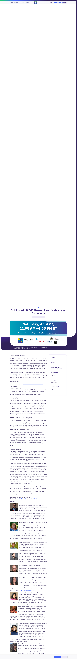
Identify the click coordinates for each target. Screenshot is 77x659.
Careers (27, 2)
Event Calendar (33, 347)
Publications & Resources (15, 5)
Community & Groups (27, 5)
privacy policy (50, 656)
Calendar (22, 2)
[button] (66, 5)
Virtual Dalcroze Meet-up (17, 575)
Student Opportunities (59, 5)
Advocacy (51, 5)
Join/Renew (57, 2)
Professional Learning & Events (21, 347)
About (11, 2)
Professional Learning (38, 5)
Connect (51, 2)
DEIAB (46, 5)
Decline (64, 656)
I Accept (57, 656)
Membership (16, 2)
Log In (64, 2)
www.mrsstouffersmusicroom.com (27, 590)
